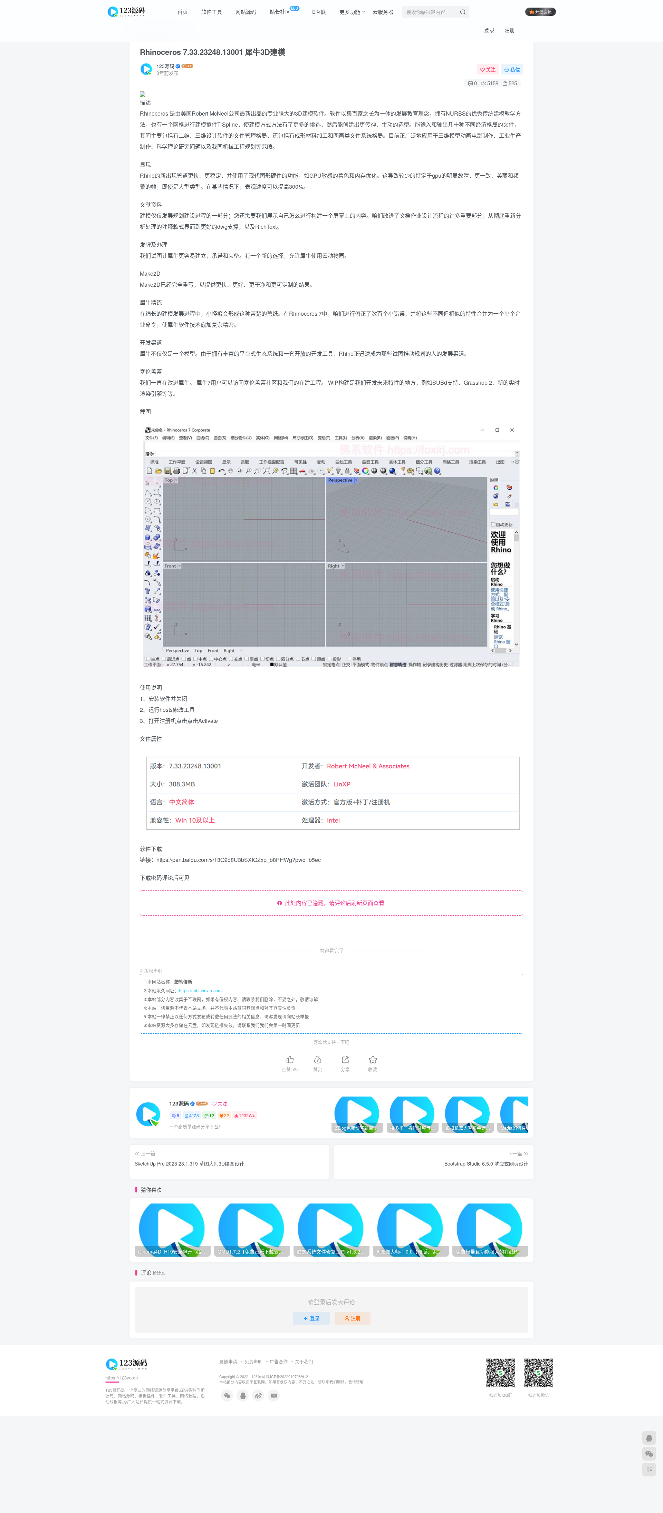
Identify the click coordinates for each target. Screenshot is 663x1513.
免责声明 (253, 1361)
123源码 (165, 65)
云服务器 (383, 11)
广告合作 (279, 1361)
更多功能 (349, 11)
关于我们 (304, 1361)
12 (211, 1115)
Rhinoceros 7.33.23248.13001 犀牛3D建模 (212, 51)
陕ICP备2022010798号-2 (287, 1376)
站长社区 (283, 10)
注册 (509, 29)
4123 (194, 1115)
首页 (182, 11)
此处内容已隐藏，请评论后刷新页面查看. (334, 903)
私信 (515, 69)
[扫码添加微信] (649, 1454)
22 (226, 1115)
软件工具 (211, 11)
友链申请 (228, 1361)
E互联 (318, 11)
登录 (488, 29)
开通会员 (543, 11)
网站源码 (245, 11)
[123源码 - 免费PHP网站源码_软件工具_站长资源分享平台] (127, 10)
